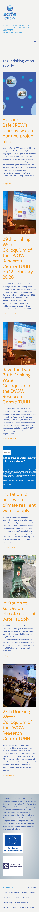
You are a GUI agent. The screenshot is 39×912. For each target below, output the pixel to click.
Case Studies (14, 893)
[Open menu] (35, 42)
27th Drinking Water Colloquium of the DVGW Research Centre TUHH (17, 725)
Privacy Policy (7, 903)
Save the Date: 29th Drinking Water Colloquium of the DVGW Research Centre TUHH (17, 386)
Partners (26, 898)
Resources (6, 908)
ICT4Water (16, 898)
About (5, 893)
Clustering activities (28, 893)
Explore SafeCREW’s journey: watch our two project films (19, 130)
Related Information (21, 903)
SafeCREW (32, 887)
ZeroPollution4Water (27, 908)
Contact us (6, 898)
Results (14, 908)
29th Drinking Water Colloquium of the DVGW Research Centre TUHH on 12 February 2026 (18, 258)
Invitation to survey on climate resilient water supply (19, 502)
